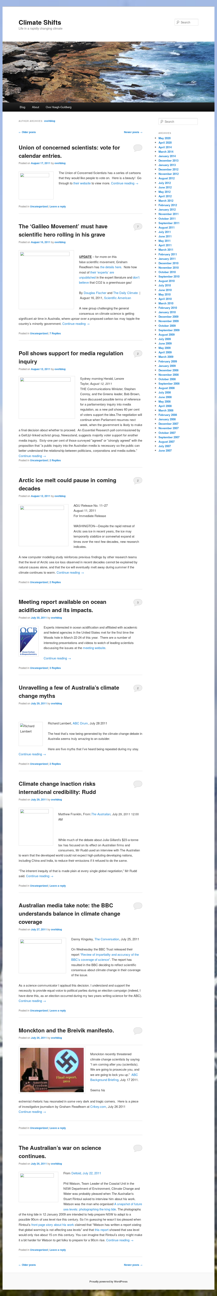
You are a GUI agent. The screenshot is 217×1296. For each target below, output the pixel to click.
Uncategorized (39, 206)
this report (101, 1229)
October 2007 (167, 433)
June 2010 (165, 290)
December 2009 (168, 316)
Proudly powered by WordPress (108, 1281)
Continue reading (124, 183)
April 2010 (165, 299)
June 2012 (165, 187)
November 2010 (169, 267)
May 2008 (165, 401)
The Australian (101, 814)
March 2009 (166, 357)
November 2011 (169, 214)
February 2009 (168, 361)
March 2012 (166, 201)
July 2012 (165, 183)
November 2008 (169, 375)
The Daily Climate (125, 292)
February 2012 (168, 205)
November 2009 (169, 321)
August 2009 (167, 334)
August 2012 (167, 178)
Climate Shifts (40, 22)
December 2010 (168, 263)
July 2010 (165, 285)
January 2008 (167, 419)
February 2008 (168, 415)
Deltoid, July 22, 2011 (86, 1173)
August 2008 (167, 388)
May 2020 (165, 138)
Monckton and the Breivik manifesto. (66, 1030)
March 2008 (166, 410)
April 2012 (165, 196)
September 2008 (169, 383)
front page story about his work (52, 1224)
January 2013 (167, 165)
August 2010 (167, 281)
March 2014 (166, 152)
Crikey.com (98, 1106)
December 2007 (168, 424)
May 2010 (165, 294)
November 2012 (169, 174)
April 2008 (165, 406)
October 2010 (167, 272)
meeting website (94, 647)
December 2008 (168, 370)
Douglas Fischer (95, 292)
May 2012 (165, 192)
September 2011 (169, 223)
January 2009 (167, 366)
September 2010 (169, 276)
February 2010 (168, 308)
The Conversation (107, 939)
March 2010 (166, 303)
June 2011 (165, 236)
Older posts (27, 132)
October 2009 (167, 326)
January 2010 (167, 312)
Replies (55, 333)
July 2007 (165, 446)
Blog (22, 107)
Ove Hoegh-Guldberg (58, 107)
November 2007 (169, 428)
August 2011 (167, 227)
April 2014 (165, 147)
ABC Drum (80, 723)
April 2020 (165, 142)
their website (82, 183)
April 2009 (165, 352)
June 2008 (165, 397)
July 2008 (165, 392)
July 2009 (165, 339)
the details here (110, 267)
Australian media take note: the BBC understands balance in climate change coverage (69, 913)
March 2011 (166, 250)
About (35, 107)
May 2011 (165, 241)
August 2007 (167, 442)
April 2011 (165, 245)
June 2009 (165, 343)
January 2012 (167, 209)
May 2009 (165, 348)
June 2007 (165, 450)
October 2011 (167, 218)
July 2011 (165, 232)
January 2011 (167, 259)
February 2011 (168, 254)
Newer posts (133, 132)
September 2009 (169, 330)
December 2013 (168, 160)
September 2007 (169, 437)
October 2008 (167, 379)
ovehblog (49, 121)
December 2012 (168, 169)
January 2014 (167, 156)
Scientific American (118, 297)
